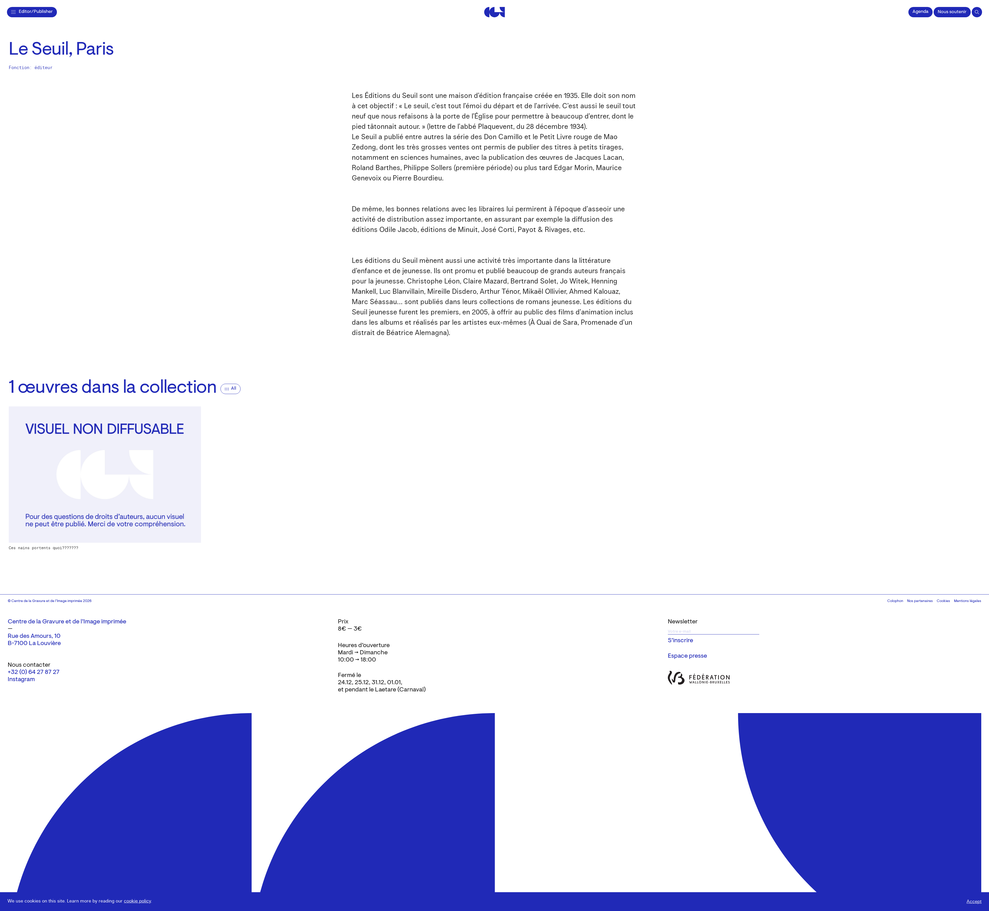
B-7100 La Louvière (34, 643)
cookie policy (137, 901)
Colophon (895, 601)
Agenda (920, 12)
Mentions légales (967, 601)
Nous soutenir (952, 12)
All (233, 388)
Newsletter (683, 622)
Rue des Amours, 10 (34, 636)
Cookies (943, 601)
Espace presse (687, 656)
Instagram (21, 679)
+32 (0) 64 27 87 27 (33, 672)
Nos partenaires (920, 601)
